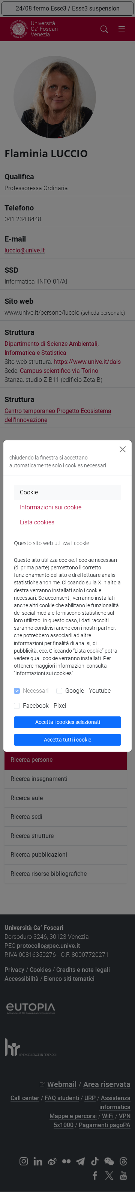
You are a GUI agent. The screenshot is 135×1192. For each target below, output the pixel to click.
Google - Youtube (88, 690)
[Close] (123, 449)
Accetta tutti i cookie (67, 740)
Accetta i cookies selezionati (67, 722)
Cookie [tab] (29, 492)
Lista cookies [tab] (37, 522)
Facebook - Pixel (44, 705)
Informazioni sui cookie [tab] (50, 507)
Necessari (36, 690)
